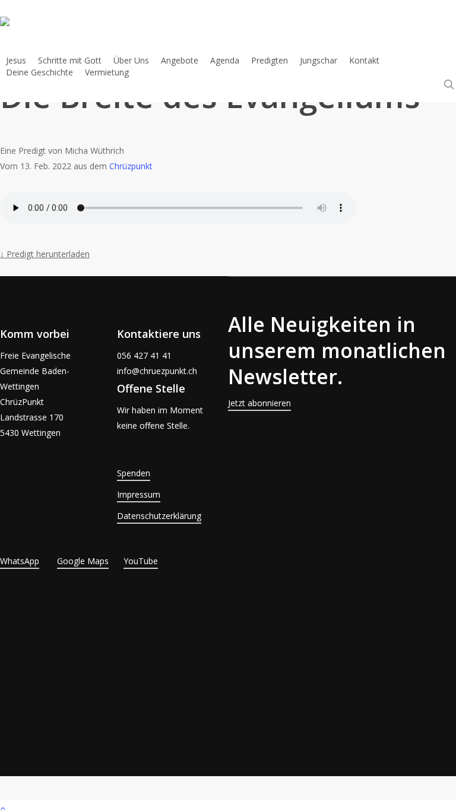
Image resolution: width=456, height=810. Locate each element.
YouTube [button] (141, 561)
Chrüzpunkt (131, 166)
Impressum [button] (138, 494)
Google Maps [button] (83, 561)
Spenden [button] (133, 473)
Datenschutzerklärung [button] (159, 515)
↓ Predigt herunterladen (45, 254)
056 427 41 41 (144, 355)
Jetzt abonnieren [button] (259, 403)
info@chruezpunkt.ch (157, 370)
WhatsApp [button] (19, 561)
